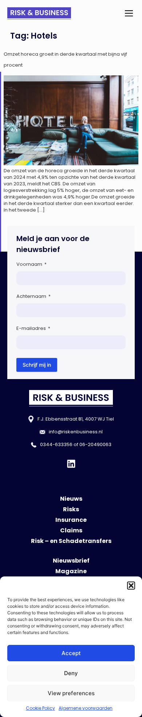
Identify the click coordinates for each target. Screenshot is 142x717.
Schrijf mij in (37, 365)
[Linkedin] (71, 463)
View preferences (71, 693)
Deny (71, 673)
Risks (71, 509)
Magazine (71, 571)
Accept (71, 653)
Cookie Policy (40, 708)
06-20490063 (95, 444)
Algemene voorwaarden (86, 708)
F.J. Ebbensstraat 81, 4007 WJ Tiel (76, 418)
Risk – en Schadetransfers (71, 541)
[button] (131, 585)
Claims (71, 530)
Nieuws (71, 499)
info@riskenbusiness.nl (76, 431)
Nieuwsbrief (71, 560)
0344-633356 (56, 444)
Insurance (71, 520)
